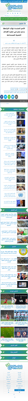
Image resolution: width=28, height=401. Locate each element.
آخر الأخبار (14, 210)
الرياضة (19, 19)
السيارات (8, 388)
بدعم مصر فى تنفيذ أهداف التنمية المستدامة (15, 92)
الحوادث (15, 19)
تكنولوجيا (8, 384)
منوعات (8, 381)
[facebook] (20, 13)
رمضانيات (19, 388)
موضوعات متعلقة (19, 109)
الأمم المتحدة (22, 89)
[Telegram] (12, 97)
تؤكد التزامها (14, 89)
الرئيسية (19, 373)
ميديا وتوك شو (19, 386)
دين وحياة (9, 386)
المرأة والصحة (19, 381)
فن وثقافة (8, 379)
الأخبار (23, 19)
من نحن (19, 390)
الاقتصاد (11, 19)
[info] (10, 13)
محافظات (19, 384)
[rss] (15, 13)
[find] (13, 13)
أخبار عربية (7, 19)
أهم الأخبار (14, 345)
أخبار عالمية (19, 379)
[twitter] (18, 13)
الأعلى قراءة (14, 291)
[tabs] (8, 13)
